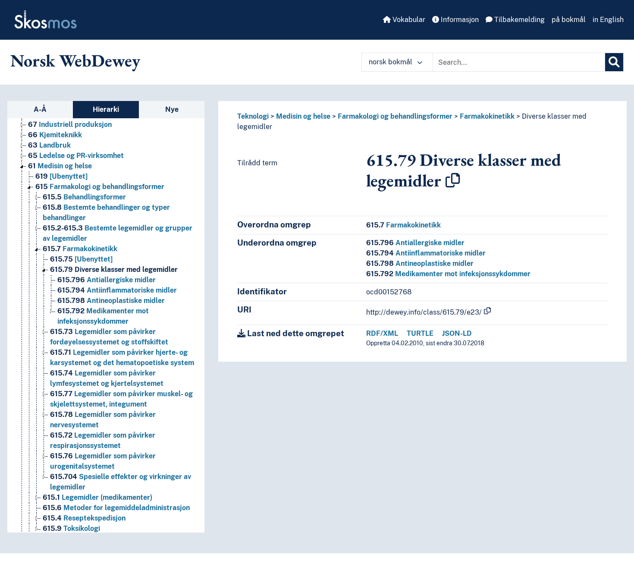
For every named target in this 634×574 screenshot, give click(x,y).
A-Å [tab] (40, 109)
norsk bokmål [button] (391, 62)
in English (608, 20)
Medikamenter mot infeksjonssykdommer (448, 274)
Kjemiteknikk (55, 135)
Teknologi (253, 116)
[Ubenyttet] (61, 176)
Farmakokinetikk (80, 249)
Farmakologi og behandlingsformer (99, 187)
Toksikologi (71, 528)
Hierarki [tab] (106, 109)
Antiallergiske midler (106, 280)
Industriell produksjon (70, 124)
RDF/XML (382, 333)
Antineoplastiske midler (111, 300)
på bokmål (569, 20)
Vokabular (408, 20)
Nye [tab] (172, 109)
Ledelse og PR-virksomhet (76, 155)
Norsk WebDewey (75, 60)
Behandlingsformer (84, 197)
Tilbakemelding (519, 20)
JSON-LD (457, 333)
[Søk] (614, 62)
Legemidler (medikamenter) (97, 497)
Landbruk (49, 145)
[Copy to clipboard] (452, 180)
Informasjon (459, 20)
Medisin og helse (60, 166)
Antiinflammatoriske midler (117, 290)
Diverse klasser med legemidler (114, 269)
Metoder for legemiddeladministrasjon (116, 508)
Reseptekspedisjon (84, 518)
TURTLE (420, 333)
